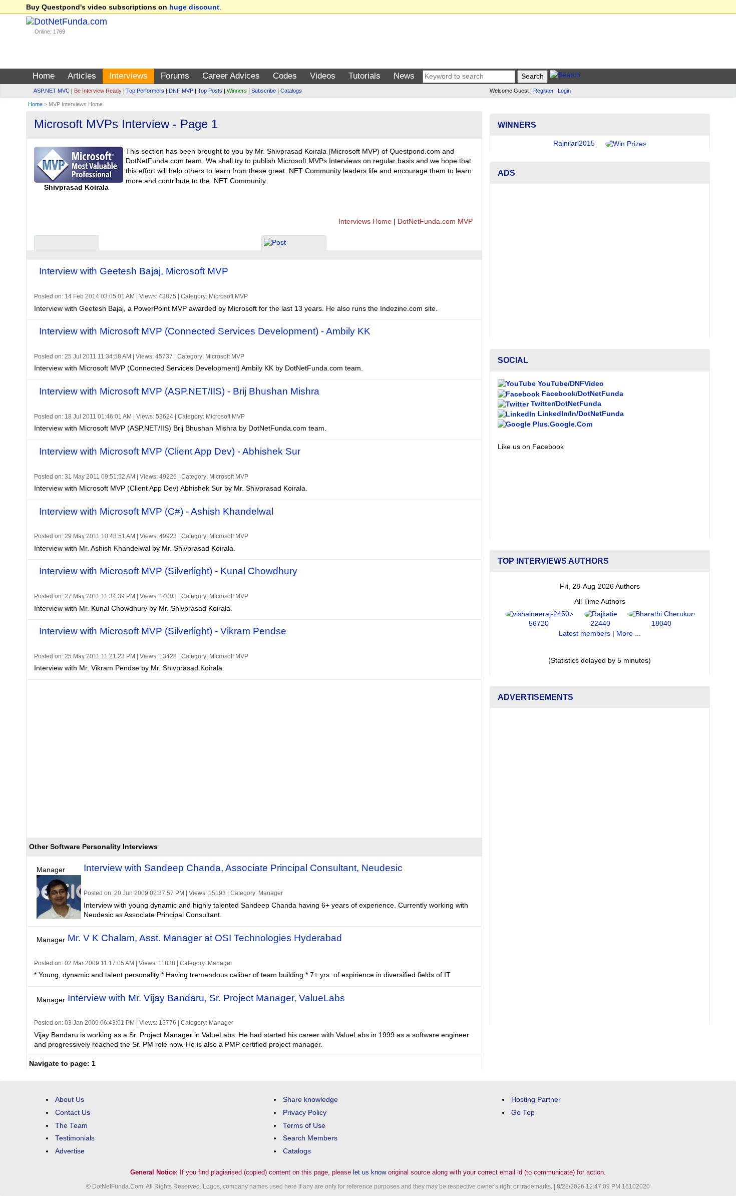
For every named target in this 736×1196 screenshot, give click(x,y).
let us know (369, 1172)
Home (44, 76)
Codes (285, 76)
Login (564, 91)
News (404, 76)
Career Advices (231, 76)
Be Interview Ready (98, 91)
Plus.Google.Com (561, 424)
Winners (237, 91)
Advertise (70, 1151)
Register (543, 91)
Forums (175, 76)
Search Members (310, 1138)
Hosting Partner (536, 1099)
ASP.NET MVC (52, 91)
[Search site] (565, 76)
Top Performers (145, 91)
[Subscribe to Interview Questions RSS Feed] (43, 200)
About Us (69, 1099)
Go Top (523, 1112)
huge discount (194, 7)
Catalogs (291, 91)
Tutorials (364, 76)
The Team (71, 1125)
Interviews (128, 76)
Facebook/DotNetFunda (581, 393)
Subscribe (263, 91)
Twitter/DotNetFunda (565, 404)
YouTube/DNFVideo (570, 383)
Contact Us (72, 1112)
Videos (322, 76)
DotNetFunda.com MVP (435, 221)
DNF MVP (181, 91)
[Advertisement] (211, 762)
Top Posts (210, 91)
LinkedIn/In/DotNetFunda (580, 414)
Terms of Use (304, 1125)
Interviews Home (365, 221)
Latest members (584, 633)
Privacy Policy (304, 1112)
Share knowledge (310, 1099)
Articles (82, 76)
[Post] (275, 244)
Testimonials (75, 1138)
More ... (628, 633)
